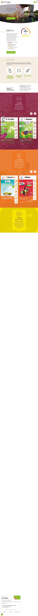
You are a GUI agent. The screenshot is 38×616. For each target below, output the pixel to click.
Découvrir (3, 143)
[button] (37, 2)
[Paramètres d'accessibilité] (37, 1)
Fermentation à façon (19, 76)
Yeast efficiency (27, 75)
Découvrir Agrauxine (11, 18)
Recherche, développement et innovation (10, 77)
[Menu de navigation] (35, 2)
